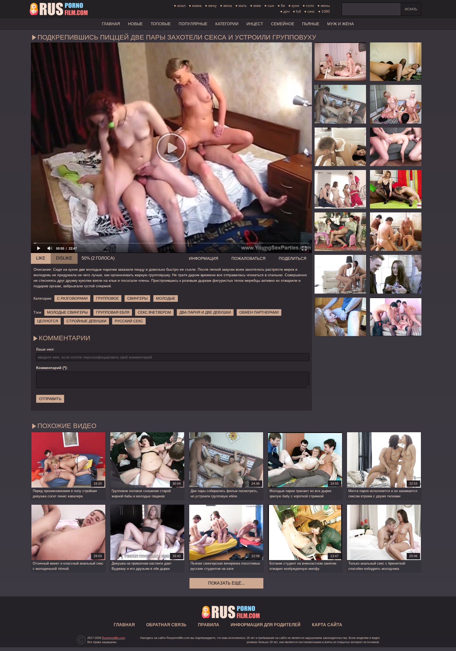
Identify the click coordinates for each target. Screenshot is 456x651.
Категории (227, 24)
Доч (286, 11)
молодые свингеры (67, 312)
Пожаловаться (248, 258)
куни (295, 5)
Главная (59, 9)
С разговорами (72, 298)
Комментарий (48, 368)
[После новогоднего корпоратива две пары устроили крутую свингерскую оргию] (340, 189)
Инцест (254, 24)
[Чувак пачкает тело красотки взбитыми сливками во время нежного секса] (340, 147)
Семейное (282, 24)
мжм (257, 5)
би (283, 5)
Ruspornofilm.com (113, 637)
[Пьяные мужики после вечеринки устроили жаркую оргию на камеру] (395, 231)
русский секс (129, 321)
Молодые (165, 298)
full (298, 11)
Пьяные (310, 24)
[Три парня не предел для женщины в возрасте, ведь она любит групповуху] (395, 317)
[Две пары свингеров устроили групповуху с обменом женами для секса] (340, 61)
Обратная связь (166, 625)
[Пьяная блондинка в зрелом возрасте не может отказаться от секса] (340, 317)
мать (243, 5)
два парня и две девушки (205, 312)
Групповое (107, 298)
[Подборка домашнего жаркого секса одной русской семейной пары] (395, 61)
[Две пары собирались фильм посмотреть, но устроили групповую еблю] (340, 104)
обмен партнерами (259, 312)
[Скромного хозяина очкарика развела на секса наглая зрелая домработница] (340, 231)
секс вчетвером (154, 312)
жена (227, 5)
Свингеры (137, 298)
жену (212, 5)
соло (310, 5)
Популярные (193, 24)
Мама (197, 5)
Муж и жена (340, 24)
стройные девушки (86, 321)
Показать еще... (226, 583)
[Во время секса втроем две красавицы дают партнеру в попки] (340, 274)
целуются (47, 321)
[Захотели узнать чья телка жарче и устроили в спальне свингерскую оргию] (395, 104)
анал (181, 5)
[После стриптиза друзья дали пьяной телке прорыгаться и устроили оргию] (395, 147)
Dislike (64, 258)
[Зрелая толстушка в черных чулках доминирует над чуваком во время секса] (395, 189)
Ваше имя (45, 349)
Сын (271, 5)
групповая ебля (112, 312)
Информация (203, 258)
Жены (325, 5)
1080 (325, 11)
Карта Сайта (327, 625)
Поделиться (292, 258)
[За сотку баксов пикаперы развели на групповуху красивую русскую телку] (395, 274)
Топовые (161, 24)
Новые (135, 24)
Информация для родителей (266, 625)
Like (40, 258)
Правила (208, 625)
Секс (311, 11)
